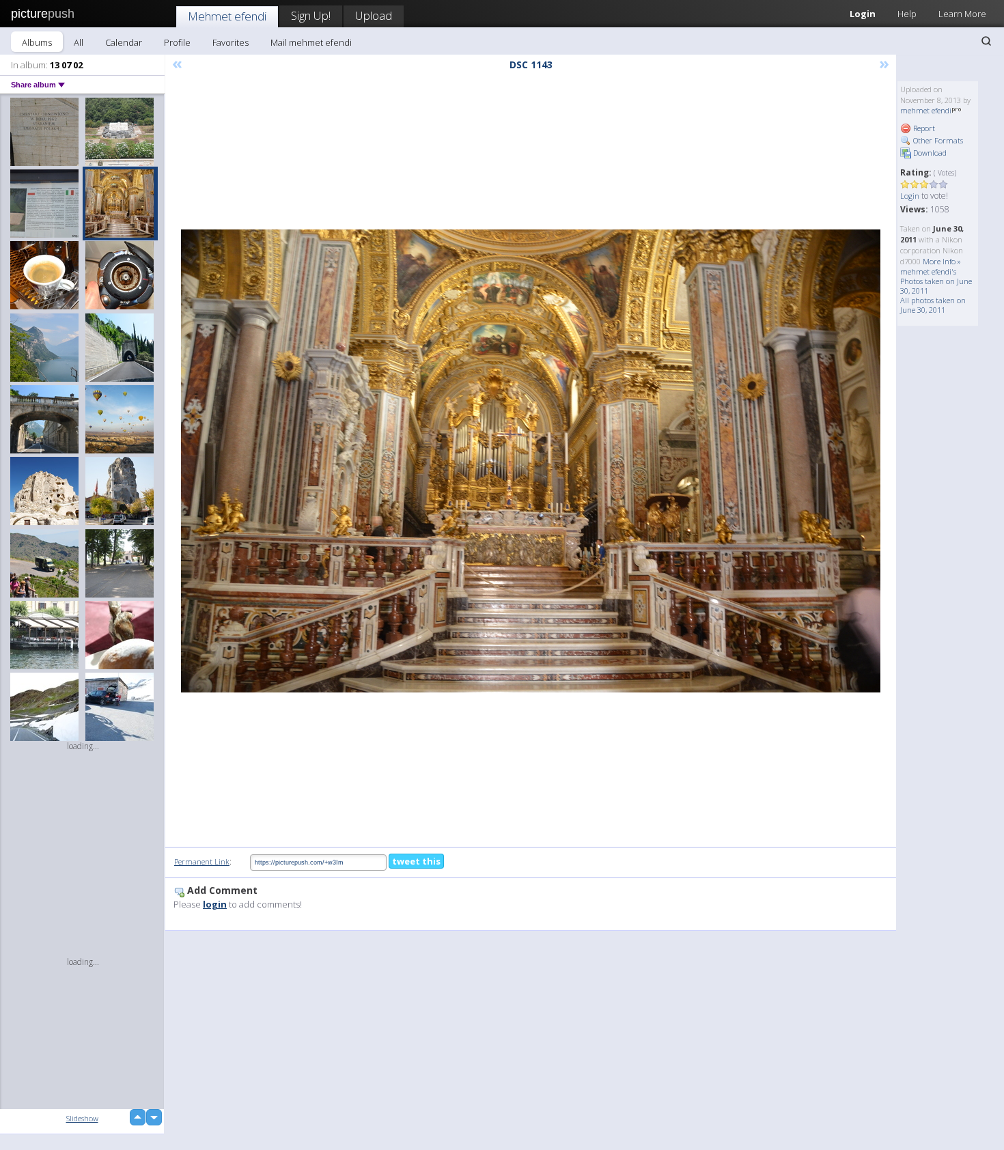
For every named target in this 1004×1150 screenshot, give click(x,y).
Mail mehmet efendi (311, 42)
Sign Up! (311, 15)
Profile (177, 42)
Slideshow (82, 1118)
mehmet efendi (925, 110)
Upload (373, 15)
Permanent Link (201, 861)
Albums (37, 42)
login (215, 904)
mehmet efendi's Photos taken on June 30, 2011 (936, 281)
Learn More (962, 14)
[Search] (986, 41)
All (78, 42)
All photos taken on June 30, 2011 (933, 305)
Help (907, 14)
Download (929, 153)
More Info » (942, 261)
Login (863, 14)
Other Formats (937, 140)
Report (923, 128)
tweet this (416, 861)
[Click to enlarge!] (530, 460)
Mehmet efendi (227, 16)
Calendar (123, 42)
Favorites (230, 42)
